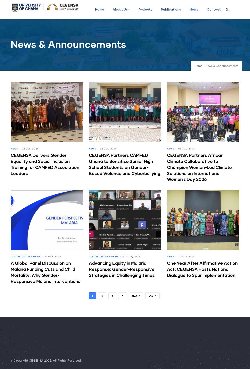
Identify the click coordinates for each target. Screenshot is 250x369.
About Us (120, 9)
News (194, 9)
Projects (145, 9)
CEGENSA (36, 360)
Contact (214, 9)
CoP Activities (21, 256)
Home (99, 9)
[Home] (45, 8)
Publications (171, 9)
